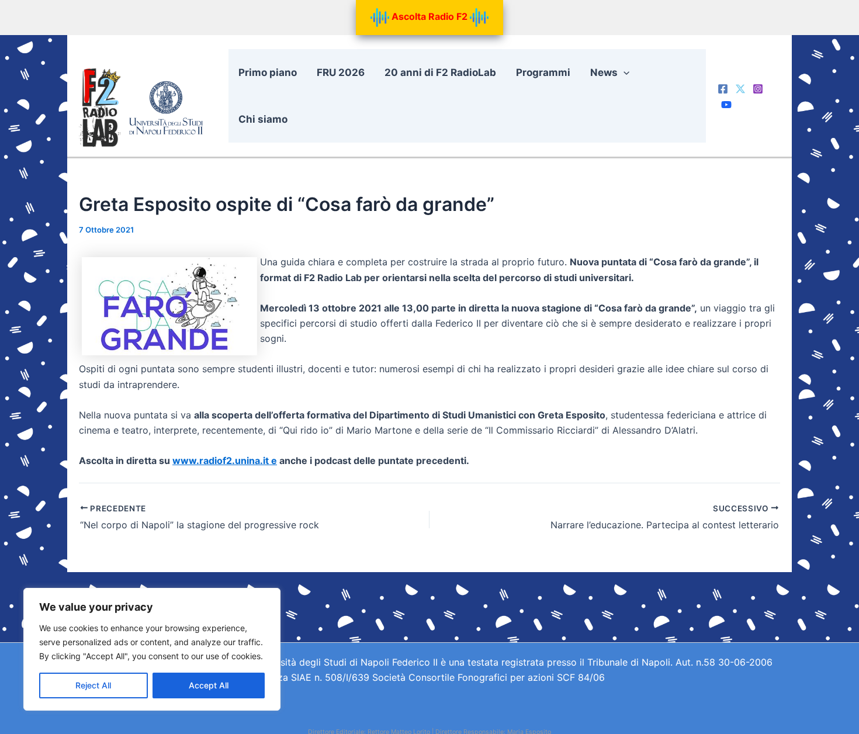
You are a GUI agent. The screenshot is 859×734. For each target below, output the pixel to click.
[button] (623, 72)
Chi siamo (263, 119)
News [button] (604, 72)
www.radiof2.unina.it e (224, 460)
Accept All (208, 685)
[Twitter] (740, 89)
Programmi (543, 72)
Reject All (93, 685)
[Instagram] (758, 89)
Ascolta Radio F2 (429, 16)
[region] (151, 649)
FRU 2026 (341, 72)
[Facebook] (723, 89)
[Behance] (726, 104)
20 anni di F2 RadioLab (440, 72)
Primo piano (267, 72)
